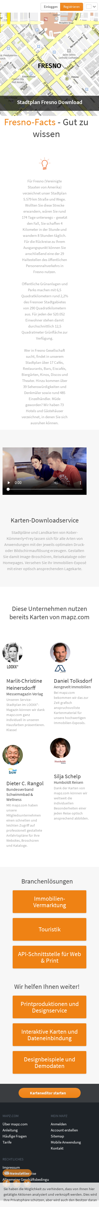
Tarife (7, 1142)
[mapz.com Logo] (13, 6)
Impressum (11, 1167)
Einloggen (51, 7)
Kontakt (57, 1148)
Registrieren (71, 7)
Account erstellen (64, 1130)
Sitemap (57, 1136)
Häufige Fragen (15, 1136)
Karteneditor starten (48, 1092)
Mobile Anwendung (66, 1142)
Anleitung (10, 1130)
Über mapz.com (15, 1124)
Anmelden (59, 1124)
